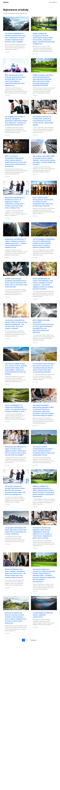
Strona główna (53, 2)
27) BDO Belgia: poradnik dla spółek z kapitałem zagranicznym (43, 615)
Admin (6, 2)
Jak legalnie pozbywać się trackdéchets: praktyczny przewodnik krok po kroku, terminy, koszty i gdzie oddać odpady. (43, 121)
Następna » (34, 640)
